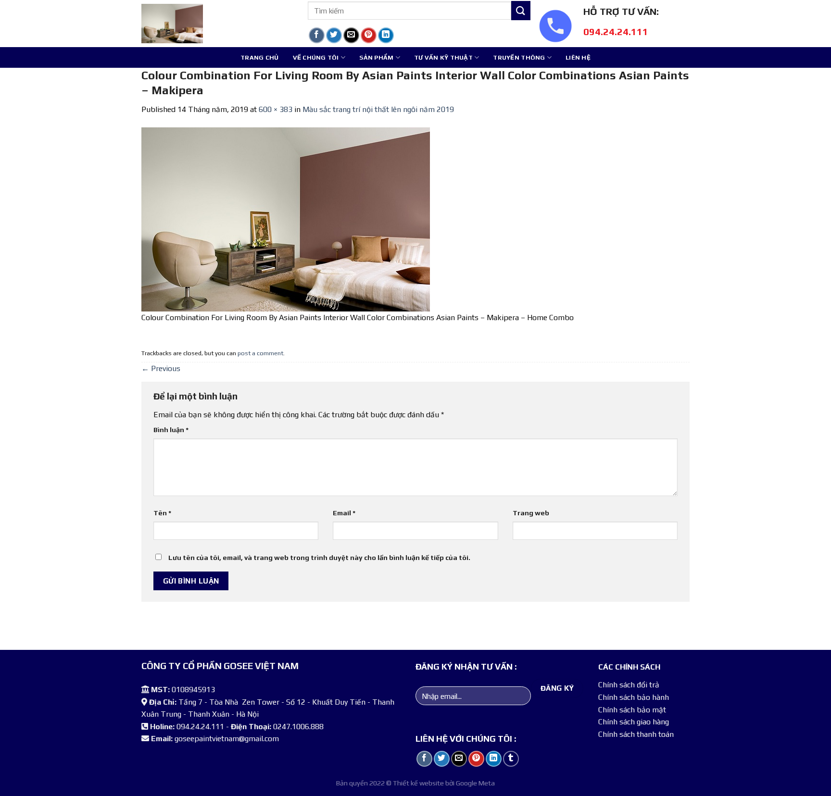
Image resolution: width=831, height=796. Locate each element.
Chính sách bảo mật (632, 709)
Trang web (531, 513)
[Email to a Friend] (351, 35)
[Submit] (520, 10)
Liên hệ (578, 57)
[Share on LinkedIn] (386, 35)
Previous (160, 368)
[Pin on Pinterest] (369, 35)
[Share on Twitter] (334, 35)
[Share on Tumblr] (403, 35)
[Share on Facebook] (317, 35)
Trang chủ (259, 57)
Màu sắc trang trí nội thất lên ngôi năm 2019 (378, 109)
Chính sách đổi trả (628, 684)
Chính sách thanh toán (636, 734)
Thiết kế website (418, 783)
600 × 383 (275, 109)
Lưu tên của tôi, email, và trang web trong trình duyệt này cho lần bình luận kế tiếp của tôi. (319, 557)
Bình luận (171, 430)
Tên (162, 513)
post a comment (260, 353)
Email (344, 513)
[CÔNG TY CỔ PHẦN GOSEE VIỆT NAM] (217, 23)
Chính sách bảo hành (633, 697)
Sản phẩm (376, 57)
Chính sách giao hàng (633, 721)
